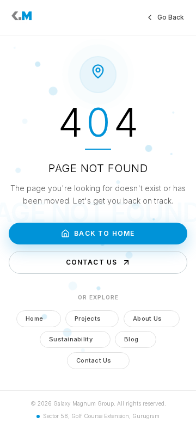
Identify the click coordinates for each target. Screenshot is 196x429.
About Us (147, 318)
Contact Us (94, 360)
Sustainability (71, 339)
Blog (131, 339)
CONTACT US (92, 262)
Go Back (170, 17)
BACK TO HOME (104, 233)
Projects (88, 318)
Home (34, 318)
